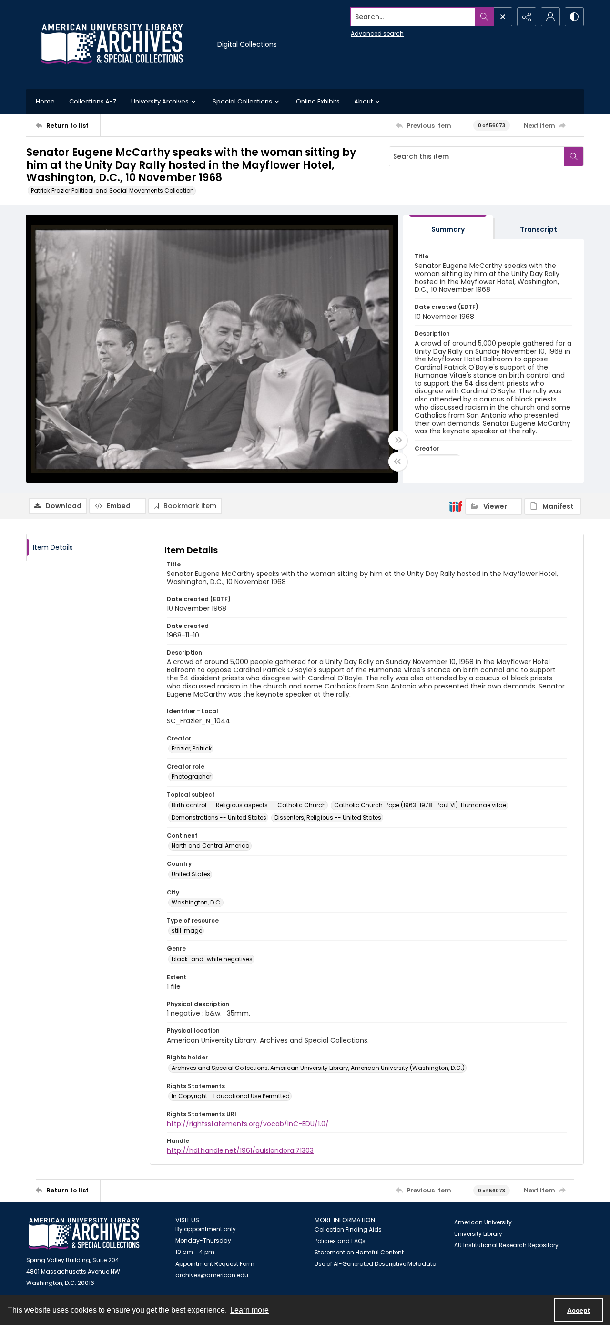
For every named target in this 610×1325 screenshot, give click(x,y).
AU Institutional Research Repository (506, 1245)
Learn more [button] (249, 1310)
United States (191, 874)
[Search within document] (573, 156)
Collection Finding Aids (348, 1229)
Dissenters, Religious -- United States (327, 817)
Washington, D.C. (197, 902)
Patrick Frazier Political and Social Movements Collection (112, 190)
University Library (478, 1234)
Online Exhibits (318, 101)
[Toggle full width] (397, 440)
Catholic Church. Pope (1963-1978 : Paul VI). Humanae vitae (420, 805)
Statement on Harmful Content (359, 1252)
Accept (578, 1310)
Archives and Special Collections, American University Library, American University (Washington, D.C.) (318, 1068)
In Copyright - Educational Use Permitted (231, 1096)
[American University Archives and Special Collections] (84, 1233)
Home (45, 101)
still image (187, 930)
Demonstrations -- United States (219, 817)
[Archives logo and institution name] (112, 44)
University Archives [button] (160, 101)
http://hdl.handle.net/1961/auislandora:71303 (240, 1150)
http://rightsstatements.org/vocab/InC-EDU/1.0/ (248, 1124)
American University (483, 1222)
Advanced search (377, 34)
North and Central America (211, 846)
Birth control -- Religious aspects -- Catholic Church (249, 805)
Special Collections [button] (242, 101)
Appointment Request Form (214, 1264)
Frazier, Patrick (192, 748)
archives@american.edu (211, 1275)
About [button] (363, 101)
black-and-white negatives (212, 959)
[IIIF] (455, 506)
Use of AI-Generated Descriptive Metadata (376, 1264)
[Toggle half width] (397, 461)
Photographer (191, 776)
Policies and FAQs (340, 1241)
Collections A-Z (93, 101)
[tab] (448, 227)
